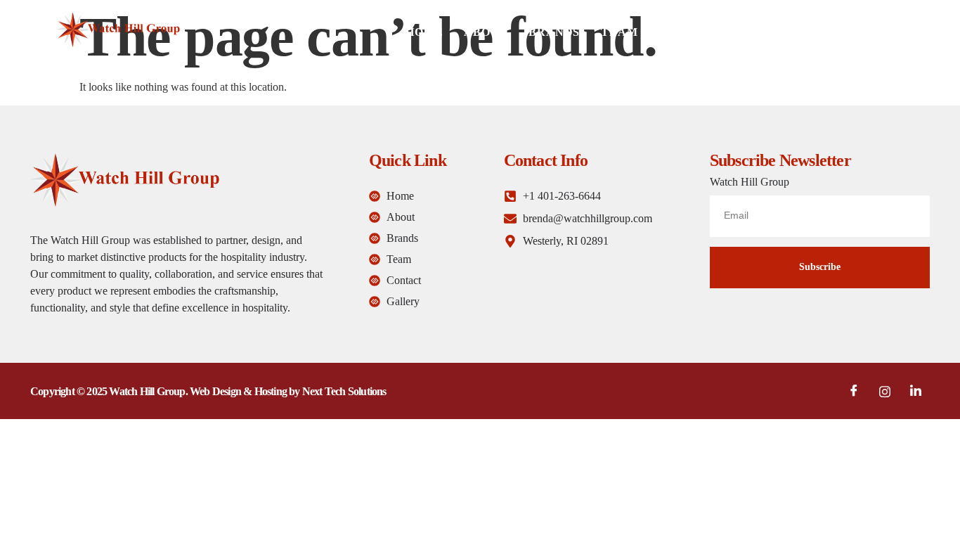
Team (619, 32)
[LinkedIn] (915, 390)
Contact (791, 32)
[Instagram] (884, 390)
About (485, 32)
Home (424, 32)
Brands (554, 32)
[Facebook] (853, 390)
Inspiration (699, 32)
